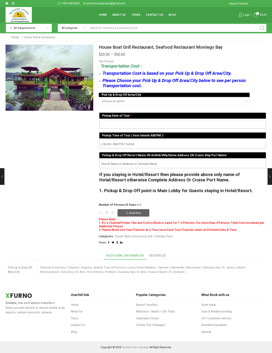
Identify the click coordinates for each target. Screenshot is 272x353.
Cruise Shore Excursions (39, 37)
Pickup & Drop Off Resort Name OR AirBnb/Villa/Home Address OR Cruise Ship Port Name (165, 155)
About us (119, 14)
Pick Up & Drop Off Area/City (121, 94)
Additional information (125, 255)
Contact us (154, 14)
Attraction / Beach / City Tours (155, 311)
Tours (135, 14)
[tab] (125, 256)
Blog (172, 14)
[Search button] (262, 28)
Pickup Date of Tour (116, 115)
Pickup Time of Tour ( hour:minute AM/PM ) (133, 135)
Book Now (135, 212)
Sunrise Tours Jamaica (135, 347)
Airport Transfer (238, 3)
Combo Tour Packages (150, 325)
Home (103, 14)
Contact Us (78, 325)
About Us (77, 311)
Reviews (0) (157, 255)
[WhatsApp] (7, 3)
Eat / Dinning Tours (160, 236)
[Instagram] (13, 3)
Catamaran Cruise (147, 318)
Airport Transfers (147, 305)
